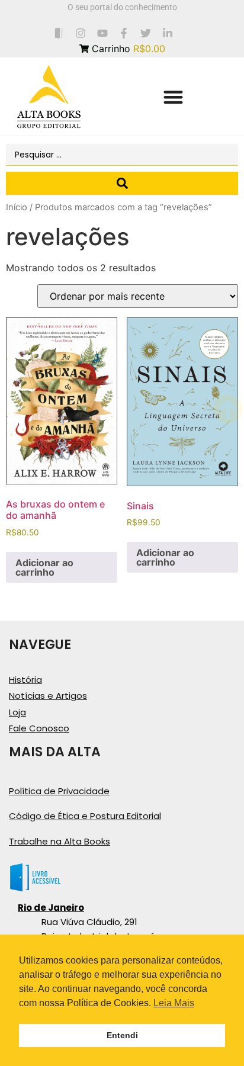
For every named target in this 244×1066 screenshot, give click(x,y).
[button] (173, 97)
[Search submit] (122, 183)
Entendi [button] (122, 1035)
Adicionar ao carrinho (44, 567)
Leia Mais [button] (173, 1003)
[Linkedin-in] (167, 32)
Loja (17, 712)
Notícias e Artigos (48, 695)
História (25, 679)
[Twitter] (146, 32)
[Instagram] (80, 32)
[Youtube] (102, 32)
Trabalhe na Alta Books (59, 841)
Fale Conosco (39, 728)
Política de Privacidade (59, 791)
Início (16, 207)
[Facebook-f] (124, 32)
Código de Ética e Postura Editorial (85, 816)
